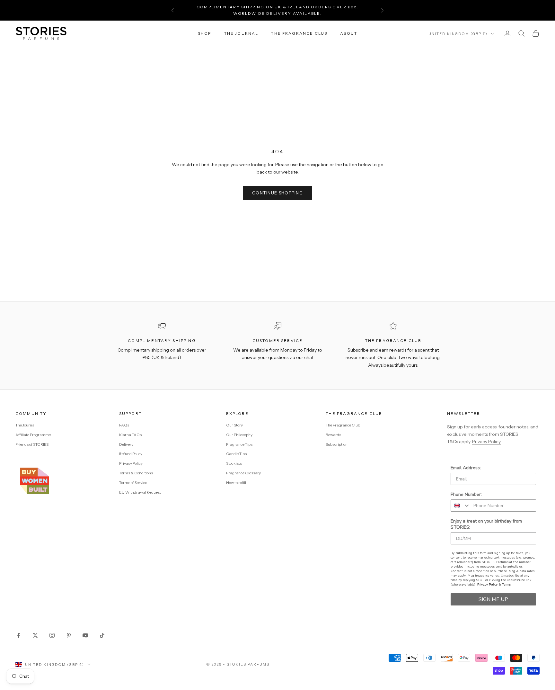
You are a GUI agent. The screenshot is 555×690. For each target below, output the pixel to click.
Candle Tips (236, 453)
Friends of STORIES (31, 444)
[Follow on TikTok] (102, 635)
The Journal (241, 33)
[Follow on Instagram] (52, 635)
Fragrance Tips (239, 444)
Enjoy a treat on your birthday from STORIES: (486, 524)
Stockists (234, 463)
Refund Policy (130, 453)
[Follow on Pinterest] (69, 635)
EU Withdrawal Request (140, 492)
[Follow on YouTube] (85, 635)
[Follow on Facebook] (18, 635)
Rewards (333, 434)
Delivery (126, 444)
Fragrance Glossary (243, 472)
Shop (204, 33)
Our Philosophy (239, 434)
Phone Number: (466, 494)
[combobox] (460, 505)
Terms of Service (133, 482)
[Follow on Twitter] (35, 635)
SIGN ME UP (493, 599)
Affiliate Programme (33, 434)
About (348, 33)
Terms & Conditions (136, 472)
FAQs (124, 425)
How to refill (236, 482)
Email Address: (466, 468)
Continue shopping (277, 192)
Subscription (337, 444)
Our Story (234, 425)
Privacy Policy (131, 463)
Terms (506, 584)
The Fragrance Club (299, 33)
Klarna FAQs (130, 434)
